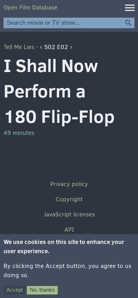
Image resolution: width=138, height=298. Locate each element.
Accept (14, 290)
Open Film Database (30, 8)
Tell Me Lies (19, 47)
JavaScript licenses (69, 214)
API (69, 230)
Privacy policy (69, 184)
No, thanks (42, 290)
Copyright (69, 199)
